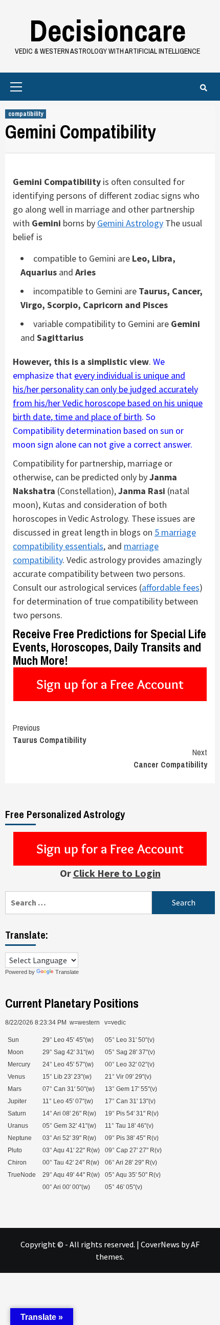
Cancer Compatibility (170, 758)
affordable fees (171, 587)
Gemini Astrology (130, 223)
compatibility (25, 114)
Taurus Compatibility (49, 734)
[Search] (203, 88)
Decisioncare (107, 30)
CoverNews (160, 1244)
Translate (67, 972)
